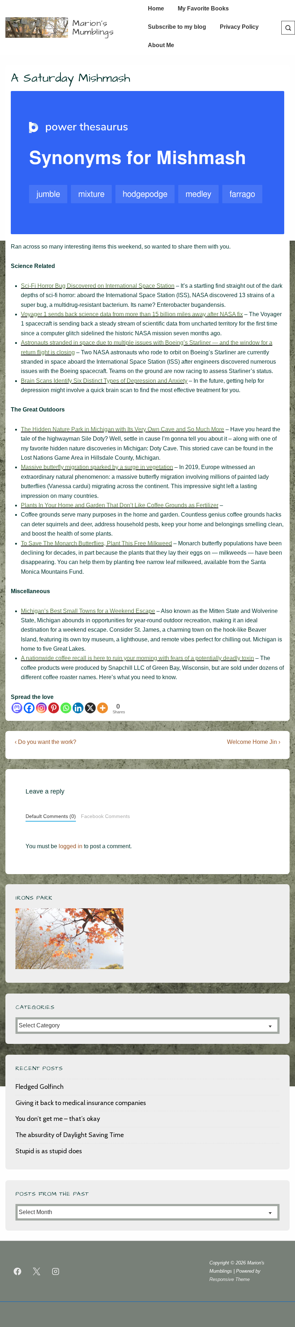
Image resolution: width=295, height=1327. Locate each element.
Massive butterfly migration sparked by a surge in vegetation (97, 467)
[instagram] (56, 1271)
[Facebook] (29, 708)
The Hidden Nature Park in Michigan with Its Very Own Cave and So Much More (122, 429)
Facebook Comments (105, 816)
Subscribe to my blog (177, 27)
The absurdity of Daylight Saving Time (69, 1135)
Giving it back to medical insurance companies (80, 1103)
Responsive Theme (229, 1279)
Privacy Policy (239, 27)
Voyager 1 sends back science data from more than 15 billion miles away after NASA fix (132, 314)
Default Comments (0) (51, 816)
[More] (102, 708)
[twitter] (37, 1271)
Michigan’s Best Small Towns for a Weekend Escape (88, 611)
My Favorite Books (203, 8)
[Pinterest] (53, 708)
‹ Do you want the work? (45, 742)
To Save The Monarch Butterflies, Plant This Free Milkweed (96, 543)
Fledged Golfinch (39, 1087)
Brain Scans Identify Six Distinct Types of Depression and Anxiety (104, 381)
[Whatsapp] (65, 708)
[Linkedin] (78, 708)
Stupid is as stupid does (48, 1151)
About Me (161, 45)
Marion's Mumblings (93, 27)
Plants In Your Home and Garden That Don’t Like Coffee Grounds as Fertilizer (119, 505)
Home (156, 8)
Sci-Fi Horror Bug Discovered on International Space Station (97, 286)
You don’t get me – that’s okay (57, 1119)
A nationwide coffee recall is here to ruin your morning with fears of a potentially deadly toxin (137, 658)
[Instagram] (41, 708)
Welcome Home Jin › (253, 742)
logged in (70, 846)
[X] (90, 708)
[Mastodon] (17, 708)
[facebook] (17, 1271)
